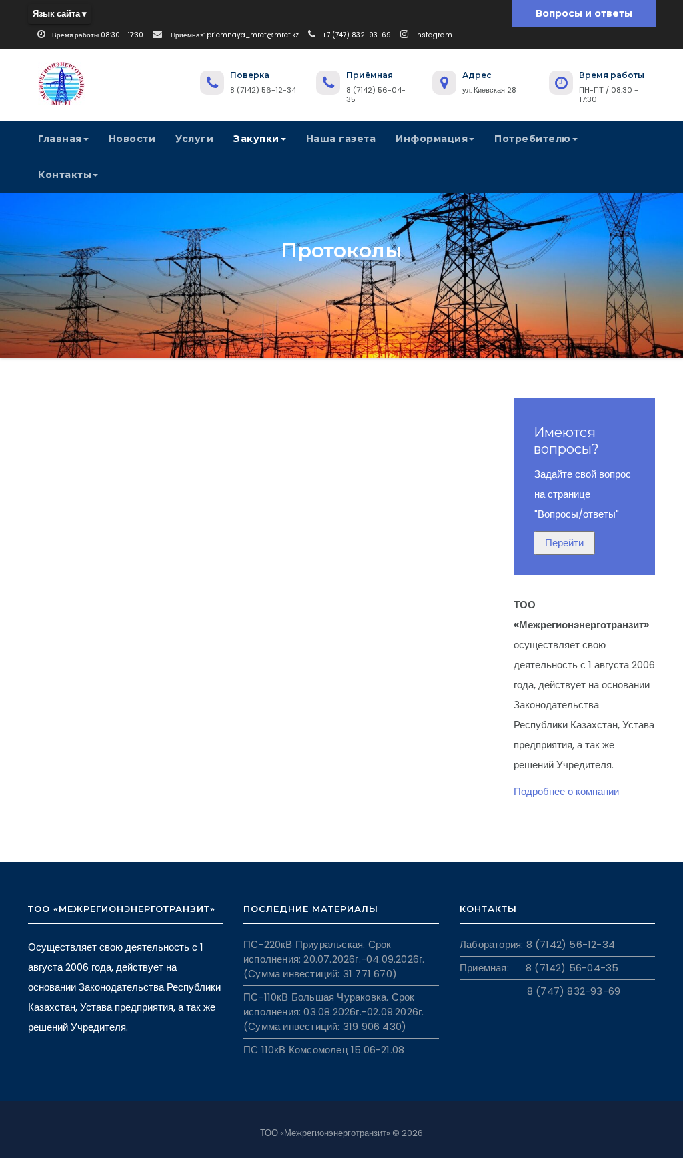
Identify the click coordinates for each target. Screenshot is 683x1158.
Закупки (256, 139)
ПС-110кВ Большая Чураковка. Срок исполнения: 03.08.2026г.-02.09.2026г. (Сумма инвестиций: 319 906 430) (333, 1011)
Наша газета (341, 139)
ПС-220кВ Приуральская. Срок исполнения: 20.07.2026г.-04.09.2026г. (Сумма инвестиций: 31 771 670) (333, 959)
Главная (60, 139)
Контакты (64, 175)
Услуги (194, 139)
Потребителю (532, 139)
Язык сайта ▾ (60, 13)
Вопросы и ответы (583, 13)
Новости (132, 139)
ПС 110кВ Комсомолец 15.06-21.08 (323, 1050)
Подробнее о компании (566, 791)
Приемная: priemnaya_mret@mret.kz (234, 35)
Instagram (433, 35)
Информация (432, 139)
